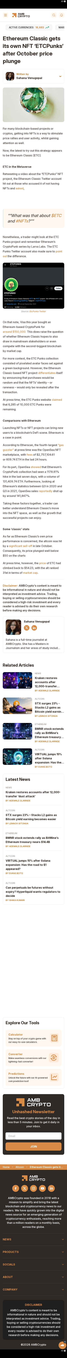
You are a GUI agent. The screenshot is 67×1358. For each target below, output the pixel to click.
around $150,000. (14, 331)
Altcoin (39, 699)
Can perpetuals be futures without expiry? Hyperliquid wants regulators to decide (33, 892)
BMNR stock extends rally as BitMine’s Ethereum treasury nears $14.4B (49, 733)
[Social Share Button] (62, 1345)
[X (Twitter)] (26, 628)
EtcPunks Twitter (37, 311)
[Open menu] (5, 15)
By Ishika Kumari (15, 900)
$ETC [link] (56, 215)
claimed (57, 399)
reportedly (45, 491)
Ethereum (40, 724)
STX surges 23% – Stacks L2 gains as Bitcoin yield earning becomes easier (31, 817)
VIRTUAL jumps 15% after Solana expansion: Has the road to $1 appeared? (49, 758)
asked (20, 188)
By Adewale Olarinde (47, 690)
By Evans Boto (43, 767)
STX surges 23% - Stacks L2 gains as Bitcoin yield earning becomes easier (49, 708)
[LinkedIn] (34, 628)
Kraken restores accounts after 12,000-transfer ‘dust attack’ (46, 682)
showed (36, 467)
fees (29, 454)
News (38, 673)
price (42, 563)
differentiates (46, 373)
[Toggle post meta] (60, 76)
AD (62, 1)
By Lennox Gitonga (46, 716)
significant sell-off (20, 546)
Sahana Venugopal (29, 78)
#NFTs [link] (22, 221)
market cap (30, 572)
